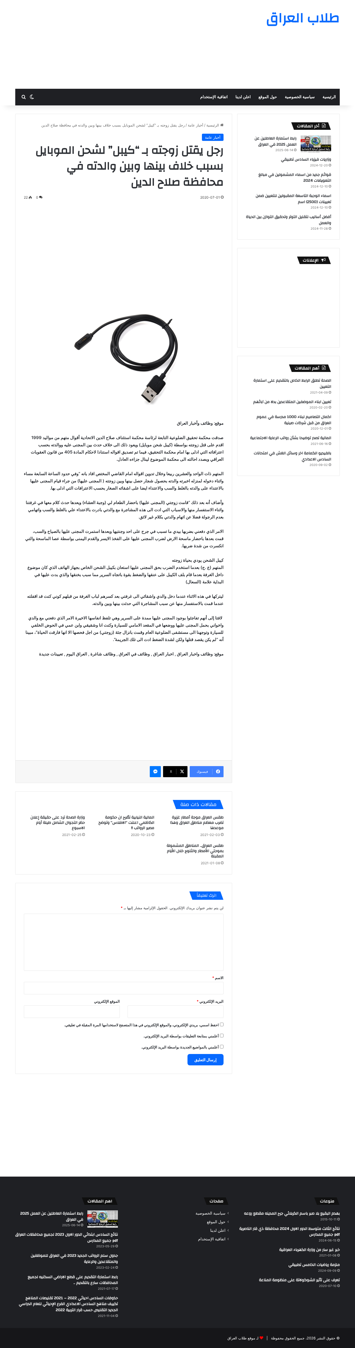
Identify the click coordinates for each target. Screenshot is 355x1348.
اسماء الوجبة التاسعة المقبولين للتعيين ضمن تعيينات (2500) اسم (293, 199)
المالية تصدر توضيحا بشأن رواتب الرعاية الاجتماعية (290, 438)
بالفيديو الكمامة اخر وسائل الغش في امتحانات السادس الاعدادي (292, 456)
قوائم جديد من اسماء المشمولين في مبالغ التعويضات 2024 (294, 177)
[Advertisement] (122, 44)
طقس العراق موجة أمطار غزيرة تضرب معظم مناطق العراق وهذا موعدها (197, 823)
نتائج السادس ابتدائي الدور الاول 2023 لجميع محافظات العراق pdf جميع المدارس (66, 1237)
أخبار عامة (195, 125)
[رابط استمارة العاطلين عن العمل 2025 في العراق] (316, 144)
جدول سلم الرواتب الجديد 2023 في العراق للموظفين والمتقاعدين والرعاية (74, 1258)
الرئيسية (329, 97)
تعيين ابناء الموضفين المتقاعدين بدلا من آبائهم (292, 402)
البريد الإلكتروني (210, 1001)
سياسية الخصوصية (300, 97)
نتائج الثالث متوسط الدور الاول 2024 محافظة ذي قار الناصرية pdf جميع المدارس (289, 1231)
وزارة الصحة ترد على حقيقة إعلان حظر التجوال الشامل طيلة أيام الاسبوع (58, 823)
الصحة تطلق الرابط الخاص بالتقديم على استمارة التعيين (292, 383)
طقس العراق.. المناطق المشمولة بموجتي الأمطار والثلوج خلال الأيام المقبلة (195, 851)
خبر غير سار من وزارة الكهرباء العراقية (309, 1249)
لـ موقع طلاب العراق (242, 1338)
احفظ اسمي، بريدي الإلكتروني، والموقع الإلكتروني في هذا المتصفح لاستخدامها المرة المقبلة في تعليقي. (141, 1025)
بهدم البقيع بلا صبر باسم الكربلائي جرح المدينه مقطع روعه (292, 1213)
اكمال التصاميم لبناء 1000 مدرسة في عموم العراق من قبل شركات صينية (294, 420)
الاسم (218, 977)
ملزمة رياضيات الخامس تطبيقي (314, 1264)
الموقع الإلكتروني (107, 1001)
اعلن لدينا (243, 97)
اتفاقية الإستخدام (214, 97)
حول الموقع (267, 97)
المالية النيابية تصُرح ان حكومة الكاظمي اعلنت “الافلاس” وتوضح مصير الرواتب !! (126, 823)
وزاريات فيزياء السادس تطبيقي (306, 159)
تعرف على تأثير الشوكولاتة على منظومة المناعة (299, 1280)
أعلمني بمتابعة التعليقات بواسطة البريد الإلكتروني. (181, 1036)
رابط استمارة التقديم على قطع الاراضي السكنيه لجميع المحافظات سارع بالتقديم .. (73, 1280)
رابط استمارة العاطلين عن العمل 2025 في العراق (275, 141)
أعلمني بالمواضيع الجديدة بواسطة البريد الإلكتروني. (180, 1047)
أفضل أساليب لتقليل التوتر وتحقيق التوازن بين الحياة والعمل (288, 220)
